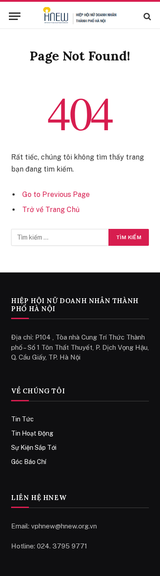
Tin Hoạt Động (32, 433)
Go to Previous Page (56, 194)
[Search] (146, 16)
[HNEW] (79, 16)
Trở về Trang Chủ (51, 209)
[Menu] (14, 16)
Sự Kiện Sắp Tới (33, 447)
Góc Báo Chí (28, 461)
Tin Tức (22, 419)
